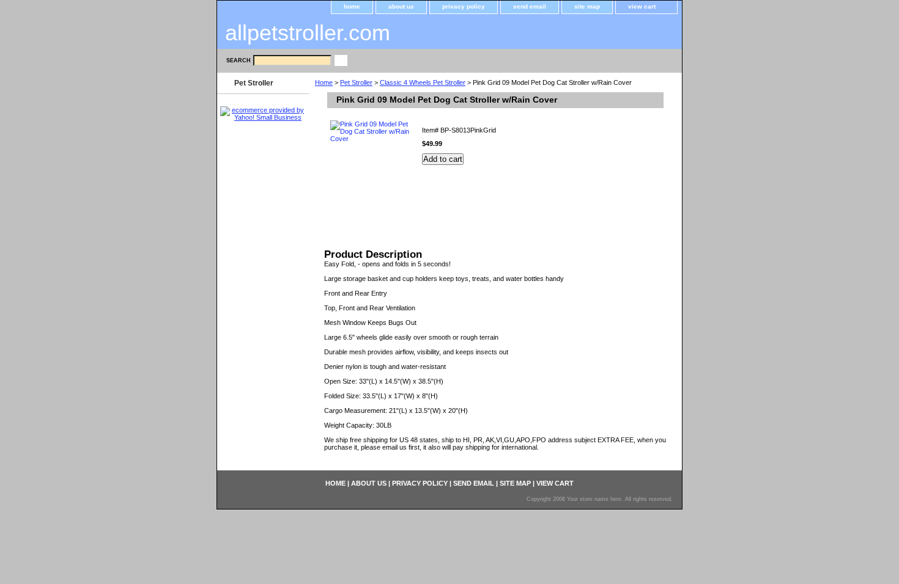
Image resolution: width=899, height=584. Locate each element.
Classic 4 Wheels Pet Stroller (422, 82)
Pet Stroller (356, 82)
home (352, 6)
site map (587, 6)
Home (324, 82)
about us (401, 6)
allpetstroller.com (307, 32)
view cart (642, 6)
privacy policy (463, 6)
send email (529, 6)
